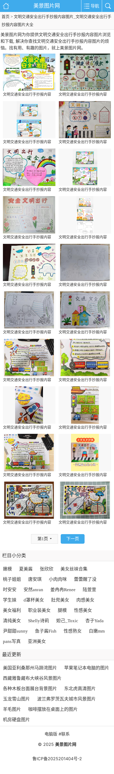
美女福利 (12, 610)
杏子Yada (94, 620)
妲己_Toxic (67, 620)
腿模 (62, 610)
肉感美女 (85, 600)
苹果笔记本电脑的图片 (86, 668)
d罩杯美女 (34, 600)
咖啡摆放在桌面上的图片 (53, 709)
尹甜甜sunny (15, 631)
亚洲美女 (37, 641)
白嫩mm (97, 631)
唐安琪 (35, 579)
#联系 (64, 734)
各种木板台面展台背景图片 (30, 688)
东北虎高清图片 (80, 688)
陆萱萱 (89, 589)
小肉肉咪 (58, 579)
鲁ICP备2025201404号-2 (57, 758)
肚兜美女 (60, 600)
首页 (6, 16)
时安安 (9, 589)
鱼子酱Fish (45, 631)
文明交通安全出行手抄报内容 (27, 94)
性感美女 (83, 610)
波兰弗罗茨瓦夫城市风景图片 (66, 699)
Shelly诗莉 (38, 620)
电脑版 (51, 734)
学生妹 (9, 600)
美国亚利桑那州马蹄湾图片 (30, 668)
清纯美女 (12, 620)
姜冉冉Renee (63, 589)
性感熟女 (73, 631)
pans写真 (12, 641)
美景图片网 (46, 6)
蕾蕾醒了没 (85, 579)
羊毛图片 (12, 709)
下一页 (72, 538)
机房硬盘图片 (16, 719)
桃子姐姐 (12, 579)
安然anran (33, 589)
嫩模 (7, 569)
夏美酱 (26, 569)
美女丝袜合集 (73, 569)
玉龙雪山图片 (16, 699)
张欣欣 (46, 569)
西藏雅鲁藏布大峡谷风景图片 (32, 678)
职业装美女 (39, 610)
